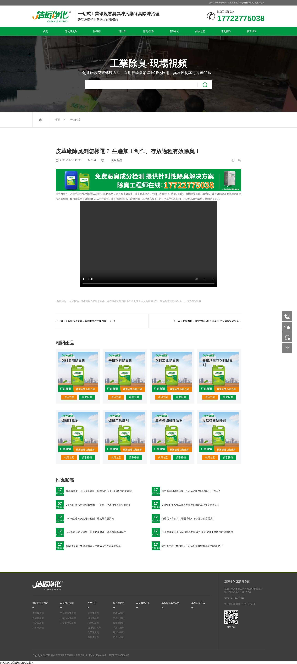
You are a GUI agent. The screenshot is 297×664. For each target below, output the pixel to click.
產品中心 (174, 31)
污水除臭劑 (38, 627)
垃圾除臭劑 (118, 637)
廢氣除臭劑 (38, 618)
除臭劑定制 (118, 603)
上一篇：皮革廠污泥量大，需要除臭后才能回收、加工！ (86, 321)
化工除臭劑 (93, 632)
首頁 (45, 31)
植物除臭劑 (93, 623)
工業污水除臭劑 (68, 618)
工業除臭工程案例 (170, 603)
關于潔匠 (251, 31)
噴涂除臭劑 (118, 627)
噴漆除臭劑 (93, 618)
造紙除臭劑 (118, 613)
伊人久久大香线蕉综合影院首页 (17, 662)
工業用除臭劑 (67, 603)
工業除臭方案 (143, 603)
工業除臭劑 (38, 613)
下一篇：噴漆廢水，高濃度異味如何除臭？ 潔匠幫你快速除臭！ (207, 321)
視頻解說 (74, 119)
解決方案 (200, 31)
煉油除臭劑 (118, 632)
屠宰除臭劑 (118, 623)
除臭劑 (97, 31)
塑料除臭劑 (93, 637)
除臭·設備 (148, 31)
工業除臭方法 (198, 603)
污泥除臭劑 (38, 623)
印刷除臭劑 (118, 618)
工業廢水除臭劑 (68, 623)
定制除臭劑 (71, 31)
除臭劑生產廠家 (40, 603)
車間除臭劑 (93, 613)
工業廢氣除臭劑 (68, 613)
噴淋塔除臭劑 (94, 627)
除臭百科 (226, 31)
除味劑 (122, 31)
